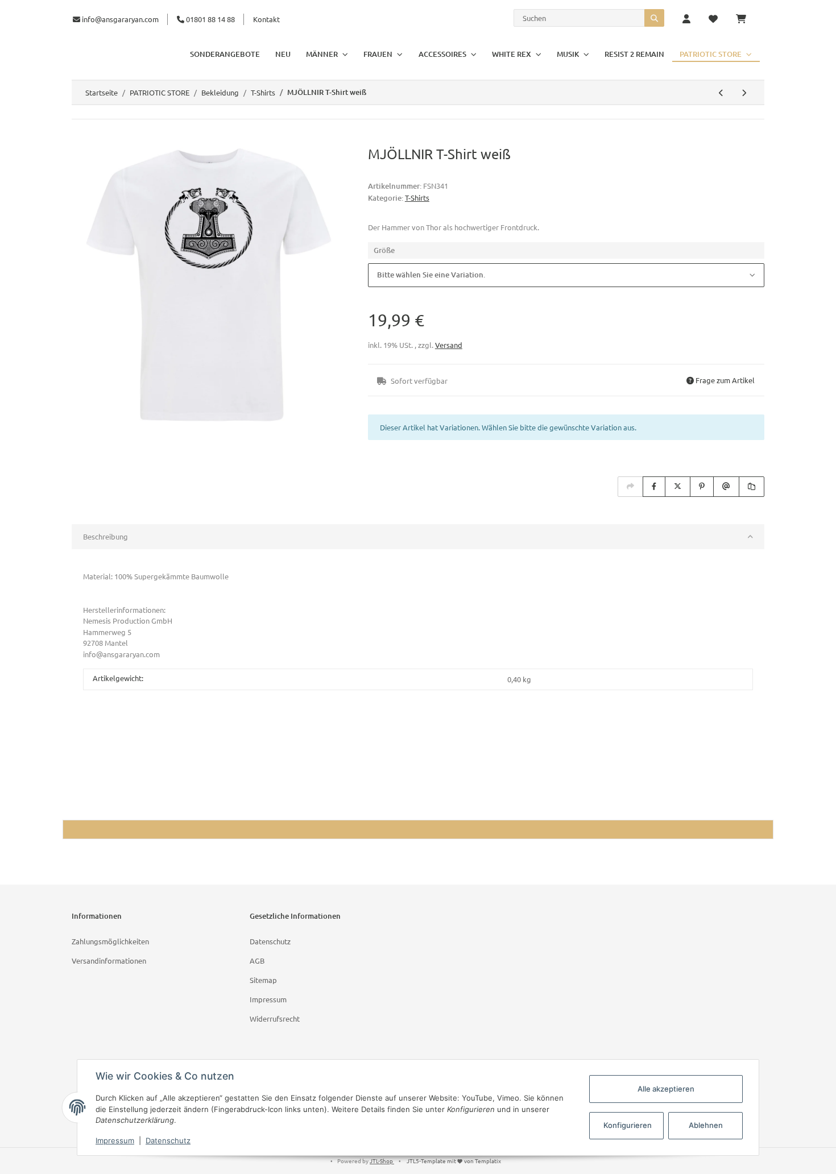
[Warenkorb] (745, 19)
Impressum (268, 999)
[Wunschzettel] (713, 19)
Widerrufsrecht (275, 1018)
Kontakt (266, 19)
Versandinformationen (109, 960)
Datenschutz (270, 941)
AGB (257, 960)
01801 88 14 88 (209, 19)
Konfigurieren (627, 1125)
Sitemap (263, 980)
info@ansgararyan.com (120, 19)
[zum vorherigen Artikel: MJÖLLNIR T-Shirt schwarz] (721, 93)
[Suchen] (654, 18)
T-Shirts (417, 197)
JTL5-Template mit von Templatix (454, 1160)
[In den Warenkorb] (81, 140)
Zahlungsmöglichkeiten (110, 941)
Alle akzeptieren (666, 1088)
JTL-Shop (382, 1160)
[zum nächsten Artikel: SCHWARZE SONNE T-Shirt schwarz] (743, 93)
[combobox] (566, 275)
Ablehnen (706, 1125)
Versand (448, 345)
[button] (686, 19)
